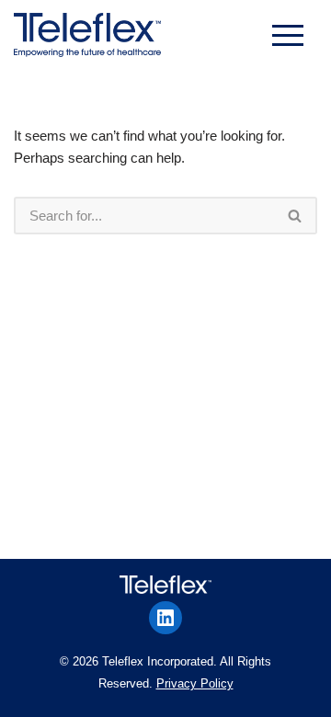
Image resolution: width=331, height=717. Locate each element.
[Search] (295, 215)
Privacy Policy (195, 683)
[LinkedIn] (165, 617)
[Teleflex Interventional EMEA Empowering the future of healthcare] (92, 35)
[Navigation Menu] (287, 35)
